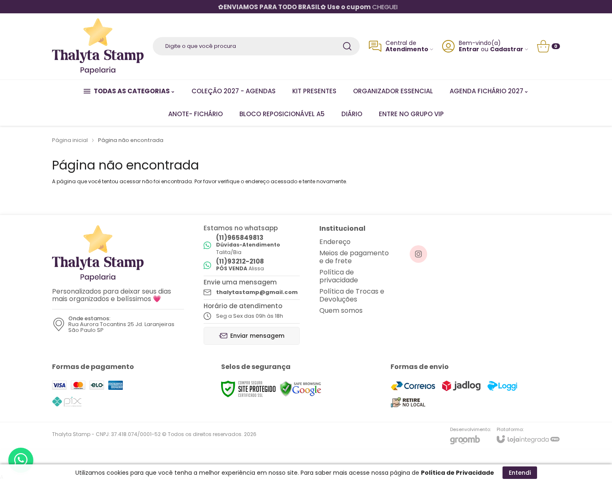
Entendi (520, 473)
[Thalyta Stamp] (98, 46)
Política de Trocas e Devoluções (351, 295)
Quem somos (341, 310)
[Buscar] (347, 46)
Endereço (335, 242)
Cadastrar (506, 49)
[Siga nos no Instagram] (418, 254)
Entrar (469, 49)
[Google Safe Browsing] (300, 389)
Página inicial (70, 140)
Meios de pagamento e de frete (354, 257)
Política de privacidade (338, 276)
